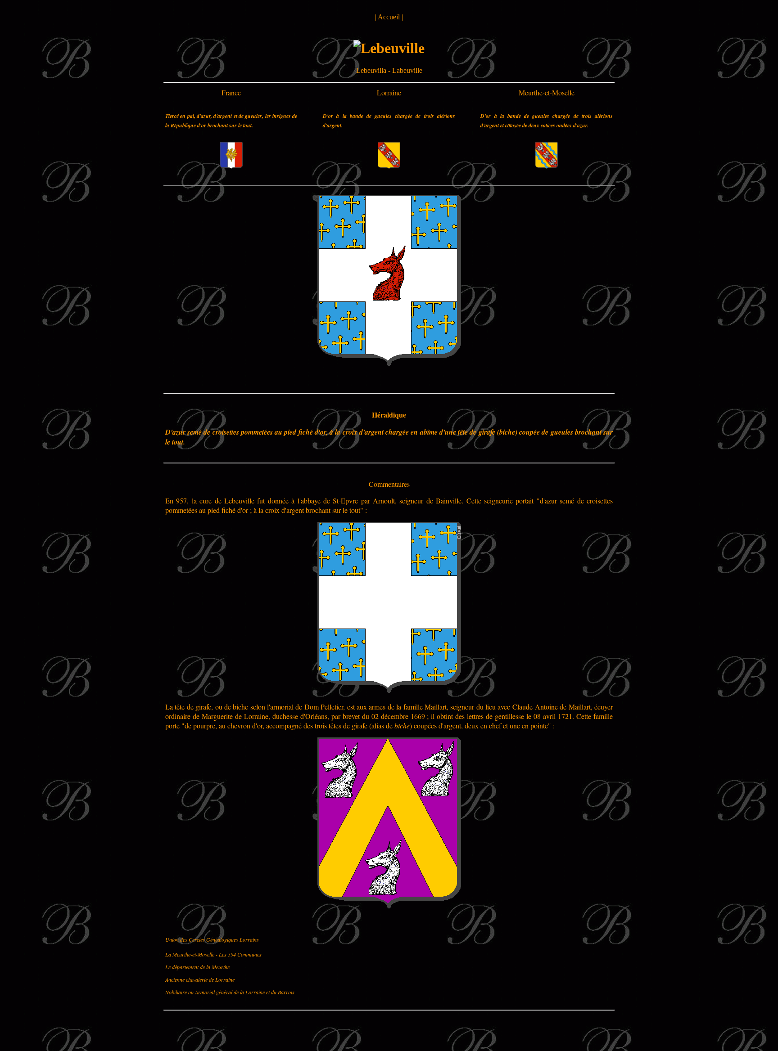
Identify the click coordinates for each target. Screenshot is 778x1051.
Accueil (389, 17)
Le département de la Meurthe (197, 966)
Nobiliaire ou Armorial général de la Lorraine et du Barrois (229, 992)
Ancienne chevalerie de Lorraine (200, 979)
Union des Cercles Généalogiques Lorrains (212, 939)
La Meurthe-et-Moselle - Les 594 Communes (213, 954)
